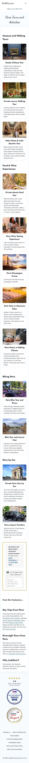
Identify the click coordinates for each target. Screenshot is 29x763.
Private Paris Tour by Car (14, 485)
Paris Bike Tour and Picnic (14, 401)
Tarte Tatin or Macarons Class (14, 307)
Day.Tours (24, 758)
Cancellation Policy (14, 742)
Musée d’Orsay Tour (14, 62)
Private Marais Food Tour (14, 194)
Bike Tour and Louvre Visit (14, 439)
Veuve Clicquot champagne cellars (14, 620)
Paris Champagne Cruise (14, 274)
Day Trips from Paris (9, 629)
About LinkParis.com (19, 732)
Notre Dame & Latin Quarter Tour (14, 142)
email (10, 558)
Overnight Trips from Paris (17, 654)
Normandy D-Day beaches (11, 618)
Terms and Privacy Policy (14, 746)
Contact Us (6, 732)
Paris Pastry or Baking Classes (15, 349)
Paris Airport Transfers (14, 524)
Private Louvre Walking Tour (14, 103)
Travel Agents (14, 735)
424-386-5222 (17, 9)
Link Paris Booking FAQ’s (14, 739)
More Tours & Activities (14, 749)
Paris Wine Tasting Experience (14, 238)
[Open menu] (25, 3)
